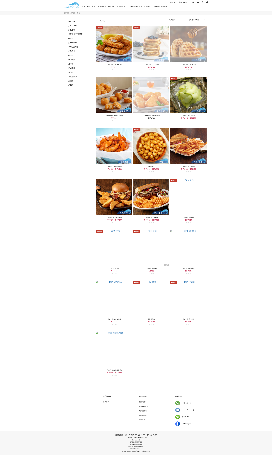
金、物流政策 (143, 406)
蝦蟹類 (70, 38)
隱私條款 (142, 420)
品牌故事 (147, 7)
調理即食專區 (135, 7)
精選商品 (71, 21)
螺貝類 (70, 55)
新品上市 (111, 7)
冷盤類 (70, 81)
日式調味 (71, 68)
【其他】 (78, 13)
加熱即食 (71, 51)
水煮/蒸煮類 (72, 76)
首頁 (83, 7)
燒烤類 (70, 72)
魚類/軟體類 (72, 42)
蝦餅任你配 (91, 7)
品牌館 (72, 13)
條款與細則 (143, 415)
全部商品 (66, 13)
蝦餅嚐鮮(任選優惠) (75, 34)
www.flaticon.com (144, 451)
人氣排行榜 (102, 7)
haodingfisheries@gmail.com (191, 410)
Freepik (133, 451)
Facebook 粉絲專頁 (160, 7)
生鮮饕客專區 (122, 7)
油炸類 (70, 64)
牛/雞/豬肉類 (73, 47)
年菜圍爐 (71, 59)
